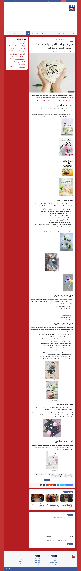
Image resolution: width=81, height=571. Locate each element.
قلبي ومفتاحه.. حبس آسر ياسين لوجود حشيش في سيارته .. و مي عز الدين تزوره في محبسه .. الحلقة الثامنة (67, 504)
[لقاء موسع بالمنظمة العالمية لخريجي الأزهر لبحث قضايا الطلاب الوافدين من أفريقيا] (37, 498)
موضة (42, 33)
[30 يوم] (72, 8)
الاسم (72, 531)
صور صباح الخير (68, 474)
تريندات (53, 33)
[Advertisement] (40, 22)
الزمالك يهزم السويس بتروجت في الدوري (18, 48)
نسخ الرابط (47, 479)
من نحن (55, 560)
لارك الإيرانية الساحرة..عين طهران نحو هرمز (17, 61)
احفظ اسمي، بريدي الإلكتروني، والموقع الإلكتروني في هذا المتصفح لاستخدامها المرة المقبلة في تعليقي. (55, 540)
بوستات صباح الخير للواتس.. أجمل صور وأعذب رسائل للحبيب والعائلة (53, 100)
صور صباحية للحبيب (50, 474)
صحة (50, 33)
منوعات (28, 33)
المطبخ (46, 33)
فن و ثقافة (58, 33)
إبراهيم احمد (70, 51)
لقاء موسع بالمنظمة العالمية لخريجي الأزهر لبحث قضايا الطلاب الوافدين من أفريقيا (37, 504)
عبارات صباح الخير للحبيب (56, 476)
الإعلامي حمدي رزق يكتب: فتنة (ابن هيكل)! (17, 56)
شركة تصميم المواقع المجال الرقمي (53, 568)
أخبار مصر (37, 560)
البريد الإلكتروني (70, 536)
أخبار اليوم (68, 33)
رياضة (63, 33)
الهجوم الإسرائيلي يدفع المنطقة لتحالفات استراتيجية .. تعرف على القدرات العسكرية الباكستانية (53, 504)
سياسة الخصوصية (53, 562)
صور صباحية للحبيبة (39, 474)
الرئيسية (73, 33)
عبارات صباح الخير (68, 476)
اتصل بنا (55, 564)
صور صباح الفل (60, 474)
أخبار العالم (37, 562)
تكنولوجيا (37, 33)
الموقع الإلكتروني (48, 536)
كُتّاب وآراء (33, 33)
